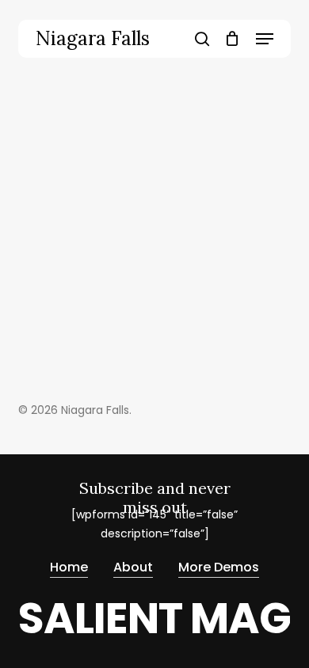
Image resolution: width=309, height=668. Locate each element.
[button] (264, 39)
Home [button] (69, 567)
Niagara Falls (93, 38)
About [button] (133, 567)
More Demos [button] (218, 567)
